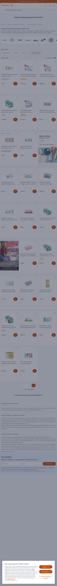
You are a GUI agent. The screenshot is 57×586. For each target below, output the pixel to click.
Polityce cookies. (11, 579)
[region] (28, 572)
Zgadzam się (45, 567)
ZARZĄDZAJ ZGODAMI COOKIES (46, 577)
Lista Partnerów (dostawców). (11, 580)
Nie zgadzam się (45, 572)
